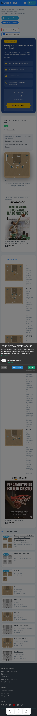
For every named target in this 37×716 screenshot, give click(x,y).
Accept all (31, 367)
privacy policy (5, 355)
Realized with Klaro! (30, 370)
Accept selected (17, 367)
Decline (4, 367)
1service (10, 362)
